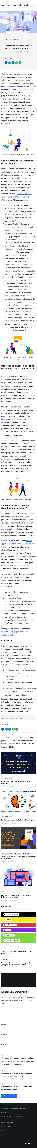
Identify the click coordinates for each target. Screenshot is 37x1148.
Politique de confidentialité (11, 1116)
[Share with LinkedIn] (13, 62)
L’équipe (4, 1130)
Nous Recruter (7, 1122)
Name (4, 1024)
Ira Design (18, 718)
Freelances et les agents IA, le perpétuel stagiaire (18, 820)
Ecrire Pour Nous (8, 1126)
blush (10, 718)
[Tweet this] (9, 62)
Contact (4, 1112)
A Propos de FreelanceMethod (13, 1108)
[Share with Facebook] (6, 62)
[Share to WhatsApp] (16, 62)
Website (4, 1045)
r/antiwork (19, 456)
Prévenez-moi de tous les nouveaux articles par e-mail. (16, 1087)
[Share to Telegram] (20, 62)
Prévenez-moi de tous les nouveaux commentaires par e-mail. (16, 1075)
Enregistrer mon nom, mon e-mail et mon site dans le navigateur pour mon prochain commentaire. (18, 1061)
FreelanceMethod (17, 5)
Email (4, 1035)
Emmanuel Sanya (10, 51)
